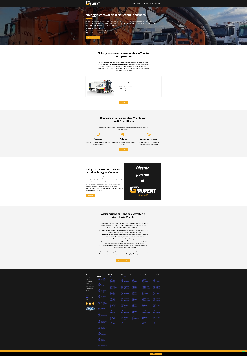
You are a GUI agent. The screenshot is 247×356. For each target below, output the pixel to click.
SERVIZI (138, 3)
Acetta (151, 354)
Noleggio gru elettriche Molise (102, 327)
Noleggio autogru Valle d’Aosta (102, 303)
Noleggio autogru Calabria (102, 280)
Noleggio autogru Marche (101, 291)
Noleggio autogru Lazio (101, 287)
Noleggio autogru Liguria (101, 289)
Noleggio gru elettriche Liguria (102, 321)
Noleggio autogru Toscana (101, 298)
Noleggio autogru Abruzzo (102, 278)
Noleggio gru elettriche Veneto (102, 345)
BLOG (151, 3)
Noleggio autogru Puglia (101, 295)
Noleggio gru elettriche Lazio (102, 320)
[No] (245, 354)
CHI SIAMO (146, 3)
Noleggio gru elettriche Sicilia (102, 334)
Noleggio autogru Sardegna (102, 296)
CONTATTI (157, 3)
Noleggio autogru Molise (101, 292)
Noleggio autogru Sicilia (101, 297)
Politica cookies (158, 354)
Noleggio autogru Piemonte (102, 293)
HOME (134, 3)
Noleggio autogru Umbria (101, 302)
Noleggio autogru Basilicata (102, 279)
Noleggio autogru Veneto (101, 304)
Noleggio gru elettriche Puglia (102, 330)
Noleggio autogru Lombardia (102, 290)
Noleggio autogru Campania (102, 281)
